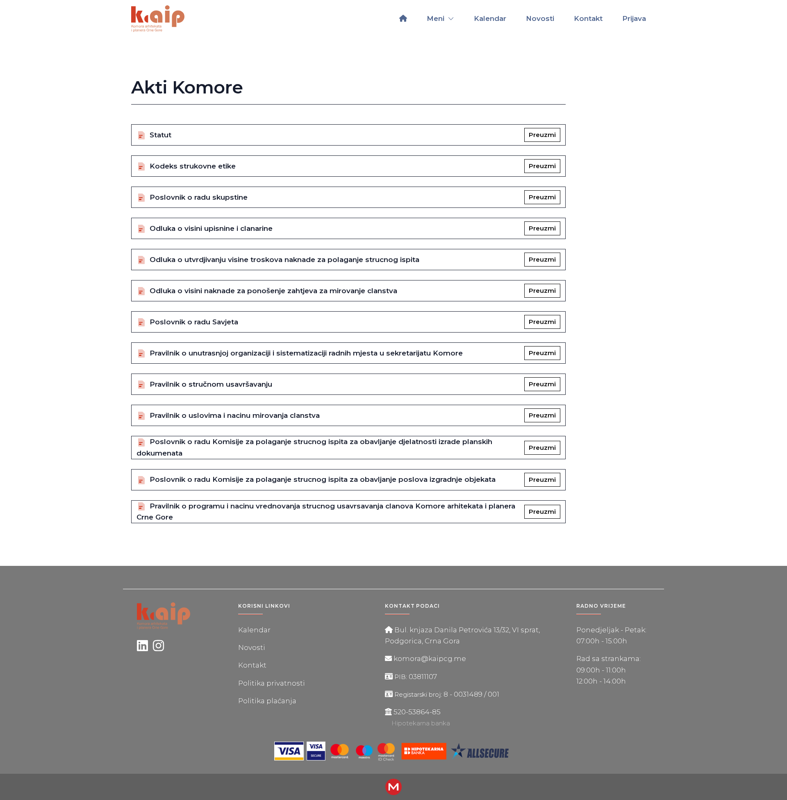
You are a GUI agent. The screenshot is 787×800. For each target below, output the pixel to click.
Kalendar (490, 18)
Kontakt (588, 18)
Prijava (634, 18)
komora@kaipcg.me (430, 658)
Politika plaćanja (267, 701)
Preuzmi (542, 135)
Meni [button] (436, 18)
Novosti (540, 18)
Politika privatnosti (271, 683)
